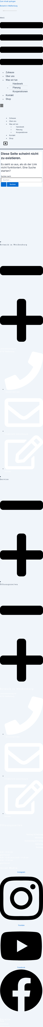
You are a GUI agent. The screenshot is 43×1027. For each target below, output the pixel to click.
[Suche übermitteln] (3, 184)
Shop (8, 99)
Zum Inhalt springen (8, 1)
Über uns (10, 76)
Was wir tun (11, 80)
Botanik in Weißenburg (8, 6)
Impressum (4, 1024)
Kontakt (10, 95)
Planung (17, 87)
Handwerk (18, 83)
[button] (21, 42)
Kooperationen (20, 91)
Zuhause (10, 72)
